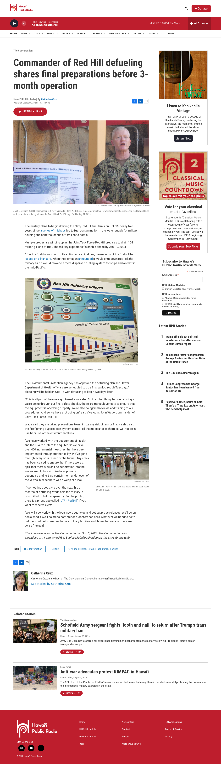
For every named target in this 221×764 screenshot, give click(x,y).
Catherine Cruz (49, 99)
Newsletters (128, 722)
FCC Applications (173, 722)
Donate (203, 8)
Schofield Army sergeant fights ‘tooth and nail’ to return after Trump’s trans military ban (133, 627)
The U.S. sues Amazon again (182, 373)
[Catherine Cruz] (20, 581)
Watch (81, 33)
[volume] (24, 23)
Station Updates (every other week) (182, 289)
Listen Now (183, 138)
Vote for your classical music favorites (183, 209)
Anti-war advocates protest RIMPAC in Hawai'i (104, 672)
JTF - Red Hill (69, 500)
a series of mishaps (53, 230)
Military (55, 549)
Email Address (170, 274)
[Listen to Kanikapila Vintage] (183, 75)
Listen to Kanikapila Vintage (183, 108)
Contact (126, 729)
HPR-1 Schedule (87, 729)
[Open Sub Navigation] (30, 33)
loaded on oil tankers (38, 258)
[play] (14, 23)
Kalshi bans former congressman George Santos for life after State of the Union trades (185, 358)
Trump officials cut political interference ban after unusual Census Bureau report (183, 340)
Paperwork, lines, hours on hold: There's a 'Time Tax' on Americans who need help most (185, 405)
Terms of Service (173, 729)
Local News (65, 667)
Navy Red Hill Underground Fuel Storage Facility (93, 549)
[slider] (29, 23)
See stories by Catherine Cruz (51, 584)
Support (126, 736)
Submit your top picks (183, 246)
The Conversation (23, 50)
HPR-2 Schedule (87, 736)
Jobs (81, 744)
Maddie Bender (67, 636)
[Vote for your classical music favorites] (183, 176)
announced (85, 258)
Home (13, 33)
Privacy (168, 736)
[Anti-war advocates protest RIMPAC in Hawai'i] (35, 678)
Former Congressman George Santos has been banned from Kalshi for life (183, 387)
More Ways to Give (131, 744)
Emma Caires (66, 677)
